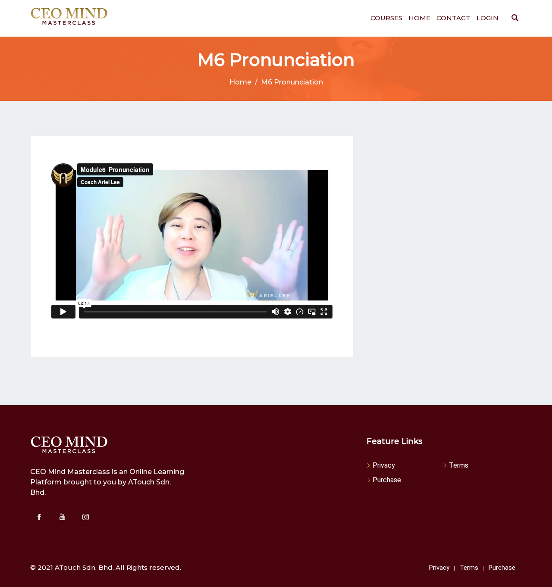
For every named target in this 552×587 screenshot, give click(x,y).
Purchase (387, 480)
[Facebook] (38, 516)
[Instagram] (85, 516)
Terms (458, 465)
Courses (386, 18)
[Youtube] (62, 516)
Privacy (384, 465)
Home (419, 18)
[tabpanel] (192, 246)
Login (488, 18)
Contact (453, 18)
